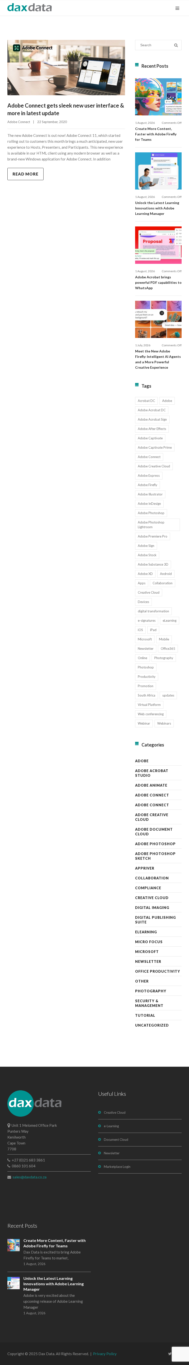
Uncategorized (152, 1025)
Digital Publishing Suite (155, 919)
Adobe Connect (18, 122)
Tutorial (145, 1015)
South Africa (146, 695)
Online (142, 658)
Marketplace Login (117, 1167)
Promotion (145, 686)
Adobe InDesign (149, 504)
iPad (153, 630)
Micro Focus (149, 942)
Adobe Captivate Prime (155, 447)
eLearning (169, 620)
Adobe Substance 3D (153, 564)
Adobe (167, 401)
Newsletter (146, 649)
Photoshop (146, 667)
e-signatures (147, 620)
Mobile (164, 639)
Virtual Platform (149, 705)
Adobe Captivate (150, 438)
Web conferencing (151, 714)
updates (168, 695)
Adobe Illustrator (150, 494)
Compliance (148, 888)
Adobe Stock (147, 555)
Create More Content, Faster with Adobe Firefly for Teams (155, 134)
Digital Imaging (152, 907)
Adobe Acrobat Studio (151, 773)
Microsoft (145, 639)
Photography (163, 658)
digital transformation (153, 611)
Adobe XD (145, 574)
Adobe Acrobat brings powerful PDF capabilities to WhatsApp (158, 282)
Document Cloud (116, 1140)
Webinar (144, 723)
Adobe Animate (151, 785)
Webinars (164, 723)
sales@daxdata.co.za (30, 1177)
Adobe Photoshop (151, 513)
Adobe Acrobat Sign (152, 419)
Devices (143, 602)
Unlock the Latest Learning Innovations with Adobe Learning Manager (157, 208)
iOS (140, 630)
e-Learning (111, 1126)
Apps (141, 583)
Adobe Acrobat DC (152, 410)
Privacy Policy (105, 1353)
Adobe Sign (146, 546)
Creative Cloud (148, 592)
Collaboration (163, 583)
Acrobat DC (146, 401)
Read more (25, 174)
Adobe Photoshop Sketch (155, 856)
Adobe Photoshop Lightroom (151, 524)
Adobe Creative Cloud (154, 466)
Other (142, 981)
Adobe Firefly (147, 485)
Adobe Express (149, 475)
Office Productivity (157, 971)
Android (166, 574)
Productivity (147, 677)
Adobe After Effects (152, 429)
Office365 (168, 649)
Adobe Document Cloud (154, 831)
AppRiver (144, 868)
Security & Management (149, 1003)
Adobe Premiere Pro (152, 536)
